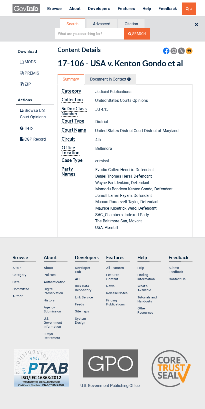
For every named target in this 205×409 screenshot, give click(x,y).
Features (126, 8)
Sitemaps (82, 311)
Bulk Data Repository (83, 288)
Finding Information (146, 277)
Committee (20, 289)
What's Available (144, 288)
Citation (131, 24)
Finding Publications (115, 302)
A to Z (17, 268)
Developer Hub (82, 270)
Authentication (55, 282)
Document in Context (108, 79)
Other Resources (145, 310)
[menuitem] (24, 267)
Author (17, 296)
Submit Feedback (176, 270)
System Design (80, 320)
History (49, 300)
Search (72, 24)
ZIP (27, 84)
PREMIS (31, 73)
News (110, 286)
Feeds (79, 304)
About (74, 8)
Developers (99, 8)
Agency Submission (52, 309)
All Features (115, 268)
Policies (50, 275)
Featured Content (113, 277)
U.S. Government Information (53, 322)
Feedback (167, 8)
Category (19, 275)
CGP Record (35, 139)
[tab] (73, 24)
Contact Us (177, 279)
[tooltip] (129, 79)
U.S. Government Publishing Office (110, 385)
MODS (30, 62)
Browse (54, 8)
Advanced (101, 24)
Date (16, 282)
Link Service (84, 297)
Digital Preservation (53, 291)
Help (146, 8)
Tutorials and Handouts (147, 299)
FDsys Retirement (52, 336)
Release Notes (117, 293)
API (77, 279)
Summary (71, 79)
